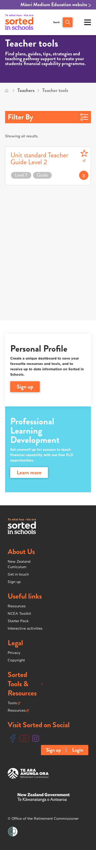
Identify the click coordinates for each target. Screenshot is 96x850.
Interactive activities (25, 628)
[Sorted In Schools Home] (22, 526)
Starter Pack (18, 621)
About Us (21, 551)
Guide (42, 175)
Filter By (20, 117)
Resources (17, 606)
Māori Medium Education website (54, 5)
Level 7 (21, 175)
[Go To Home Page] (7, 90)
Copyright (16, 660)
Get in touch (18, 574)
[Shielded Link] (13, 831)
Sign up (14, 581)
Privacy (14, 652)
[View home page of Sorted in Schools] (19, 22)
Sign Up (25, 387)
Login (77, 750)
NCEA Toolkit (19, 613)
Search (56, 22)
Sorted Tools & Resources (25, 684)
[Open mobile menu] (87, 22)
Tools (14, 703)
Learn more (29, 472)
